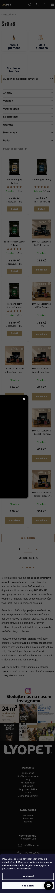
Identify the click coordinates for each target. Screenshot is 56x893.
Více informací (24, 868)
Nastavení (28, 876)
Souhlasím (28, 885)
